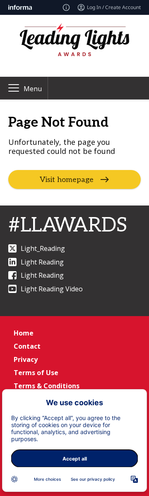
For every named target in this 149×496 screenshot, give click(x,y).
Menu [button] (33, 88)
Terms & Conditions (46, 385)
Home (24, 333)
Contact (27, 346)
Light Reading (42, 262)
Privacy (26, 359)
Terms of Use (36, 372)
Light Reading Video (52, 288)
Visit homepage (67, 179)
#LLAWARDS (67, 225)
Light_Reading (43, 248)
